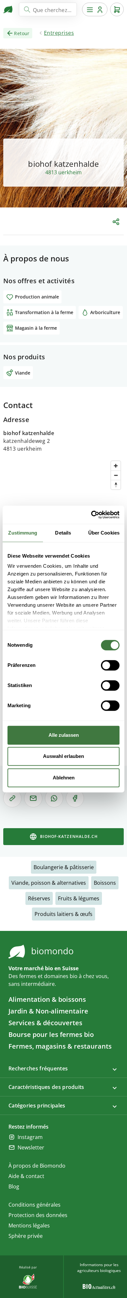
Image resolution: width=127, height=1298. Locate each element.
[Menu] (94, 9)
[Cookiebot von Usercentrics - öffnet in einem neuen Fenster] (91, 514)
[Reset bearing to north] (115, 484)
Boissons (105, 882)
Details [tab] (63, 533)
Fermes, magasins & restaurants (60, 1046)
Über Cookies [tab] (104, 533)
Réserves (39, 898)
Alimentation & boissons (47, 999)
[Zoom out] (115, 475)
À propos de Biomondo (36, 1165)
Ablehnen (64, 777)
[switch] (110, 665)
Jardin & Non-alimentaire (48, 1011)
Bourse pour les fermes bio (51, 1034)
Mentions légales (29, 1225)
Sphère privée (25, 1235)
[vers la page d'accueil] (8, 9)
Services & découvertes (45, 1022)
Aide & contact (26, 1176)
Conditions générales (34, 1204)
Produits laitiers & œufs (63, 914)
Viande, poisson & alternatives (48, 882)
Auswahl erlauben (63, 756)
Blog (13, 1186)
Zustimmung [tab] (22, 533)
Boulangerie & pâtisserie (64, 867)
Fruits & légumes (78, 898)
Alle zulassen (64, 735)
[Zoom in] (115, 465)
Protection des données (37, 1215)
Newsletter (31, 1147)
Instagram (30, 1137)
